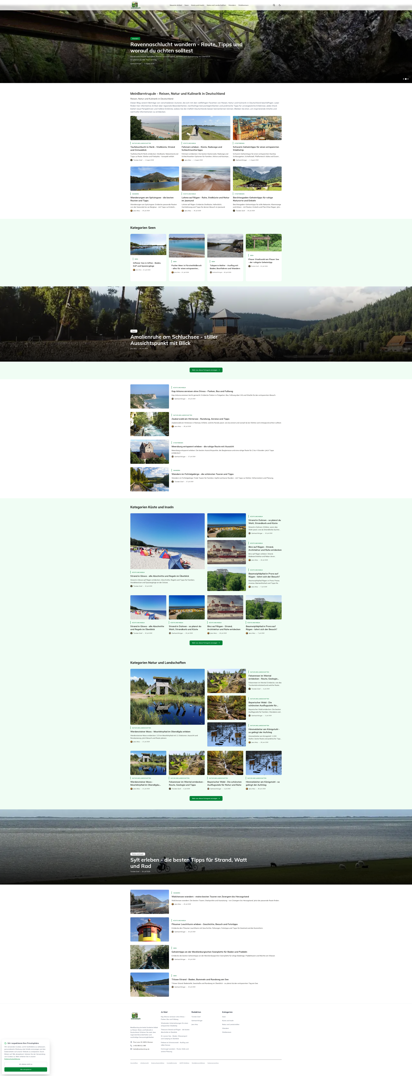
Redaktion (196, 1012)
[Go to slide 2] (406, 79)
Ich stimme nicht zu (25, 1064)
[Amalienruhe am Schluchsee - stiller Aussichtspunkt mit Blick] (206, 324)
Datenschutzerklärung (12, 1059)
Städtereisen (243, 5)
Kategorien (227, 1012)
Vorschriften (134, 1063)
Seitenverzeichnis (213, 1063)
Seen (187, 5)
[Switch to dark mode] (280, 5)
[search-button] (274, 5)
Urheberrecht (144, 1063)
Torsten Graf (134, 871)
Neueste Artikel (176, 5)
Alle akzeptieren (25, 1069)
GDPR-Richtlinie (184, 1063)
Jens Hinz (133, 348)
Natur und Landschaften (216, 5)
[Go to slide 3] (408, 79)
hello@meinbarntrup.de (141, 1049)
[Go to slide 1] (403, 79)
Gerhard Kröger (135, 64)
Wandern (232, 5)
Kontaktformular (172, 1063)
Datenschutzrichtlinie (157, 1063)
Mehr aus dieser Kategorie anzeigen (204, 370)
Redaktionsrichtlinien (198, 1063)
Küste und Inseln (197, 5)
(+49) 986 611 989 (139, 1046)
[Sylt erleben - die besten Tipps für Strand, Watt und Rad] (206, 847)
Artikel (164, 1012)
